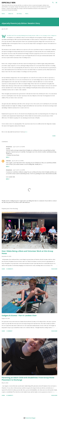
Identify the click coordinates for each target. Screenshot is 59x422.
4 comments (9, 269)
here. (26, 131)
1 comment (9, 331)
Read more (54, 269)
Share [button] (54, 136)
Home (3, 13)
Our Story (19, 13)
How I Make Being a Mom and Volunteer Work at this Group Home (27, 252)
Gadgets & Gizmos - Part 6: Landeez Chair (19, 315)
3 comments (9, 395)
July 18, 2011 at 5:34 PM (17, 160)
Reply (7, 157)
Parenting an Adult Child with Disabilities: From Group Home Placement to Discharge (28, 378)
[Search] (53, 2)
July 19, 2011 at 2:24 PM (19, 170)
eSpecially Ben (8, 2)
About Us (10, 13)
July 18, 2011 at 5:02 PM (19, 146)
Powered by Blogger (30, 418)
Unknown (8, 160)
